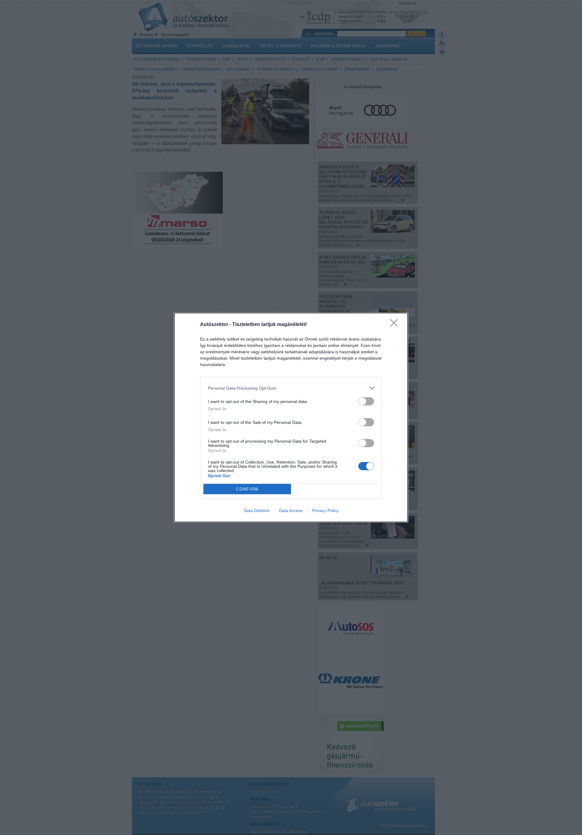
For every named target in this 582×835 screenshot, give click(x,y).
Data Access (291, 510)
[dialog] (291, 417)
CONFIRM (247, 489)
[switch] (366, 401)
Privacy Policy (325, 510)
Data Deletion (257, 510)
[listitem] (291, 388)
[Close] (396, 325)
